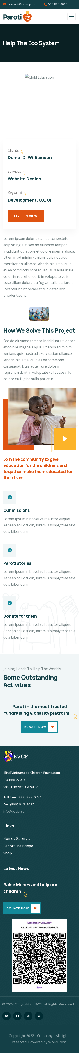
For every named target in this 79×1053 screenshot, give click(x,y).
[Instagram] (28, 1016)
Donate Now (35, 727)
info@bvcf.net (13, 811)
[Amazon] (39, 1016)
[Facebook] (17, 1016)
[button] (74, 106)
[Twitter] (6, 1016)
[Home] (17, 756)
